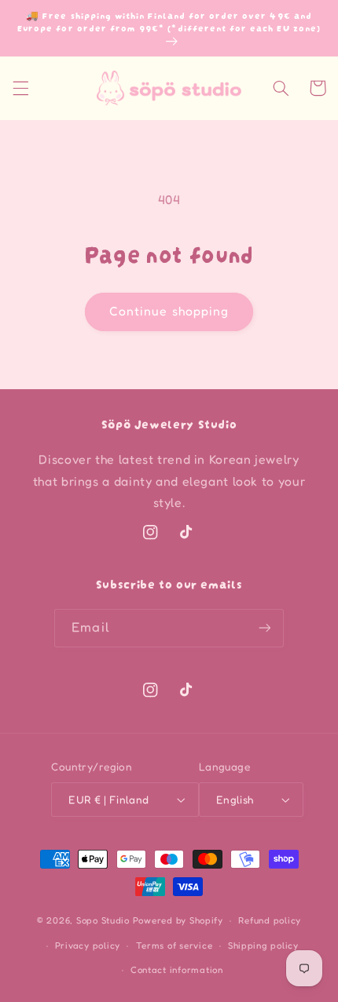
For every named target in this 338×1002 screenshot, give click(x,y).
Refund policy (269, 920)
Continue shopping (169, 311)
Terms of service (174, 945)
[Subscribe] (264, 628)
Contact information (176, 969)
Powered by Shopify (178, 920)
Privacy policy (87, 945)
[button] (20, 88)
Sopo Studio (103, 920)
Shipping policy (263, 945)
